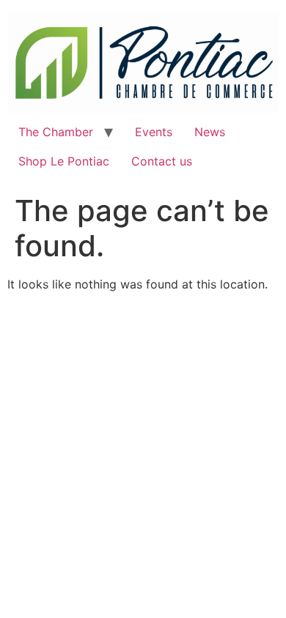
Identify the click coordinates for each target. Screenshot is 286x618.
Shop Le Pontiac (63, 161)
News (209, 131)
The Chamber (55, 131)
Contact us (161, 161)
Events (153, 131)
